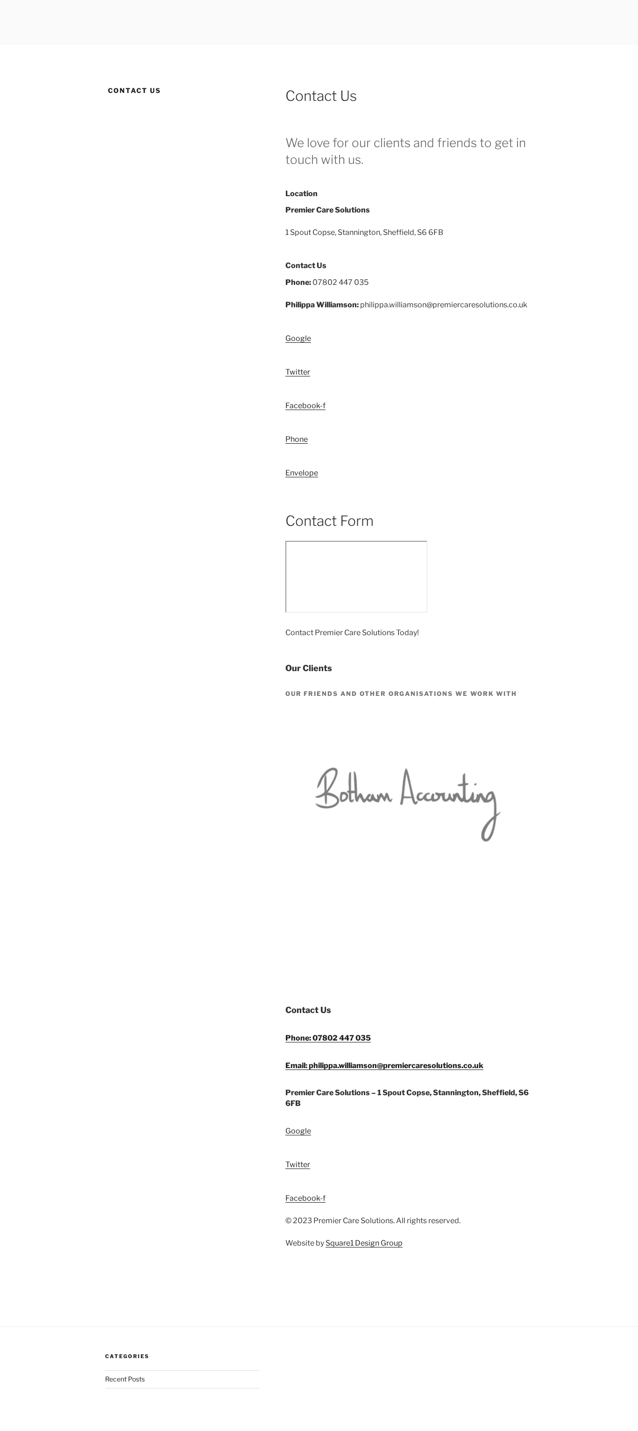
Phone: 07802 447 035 (328, 1038)
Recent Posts (125, 1379)
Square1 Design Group (364, 1243)
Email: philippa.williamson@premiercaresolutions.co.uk (384, 1065)
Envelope (301, 472)
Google (298, 1130)
